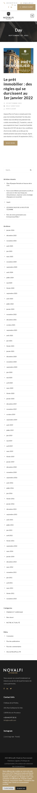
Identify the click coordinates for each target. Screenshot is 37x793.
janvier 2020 (10, 398)
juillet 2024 (10, 277)
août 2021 (9, 335)
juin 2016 (9, 493)
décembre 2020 (11, 356)
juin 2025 (9, 251)
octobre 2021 (10, 325)
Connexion (9, 636)
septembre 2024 (11, 267)
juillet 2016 (10, 488)
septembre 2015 (11, 514)
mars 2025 (9, 256)
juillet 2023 (10, 304)
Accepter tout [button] (21, 788)
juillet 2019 (10, 430)
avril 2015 (9, 535)
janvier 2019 (10, 462)
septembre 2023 (11, 293)
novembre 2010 (11, 598)
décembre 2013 (11, 562)
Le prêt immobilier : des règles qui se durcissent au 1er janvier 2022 (18, 88)
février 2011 (10, 593)
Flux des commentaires (13, 646)
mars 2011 (9, 588)
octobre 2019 (10, 414)
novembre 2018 (11, 472)
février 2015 (10, 541)
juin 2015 (9, 530)
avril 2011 (9, 583)
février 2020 (10, 393)
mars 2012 (9, 567)
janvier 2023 (10, 309)
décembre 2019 (11, 404)
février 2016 (10, 498)
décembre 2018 (11, 467)
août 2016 (9, 483)
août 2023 (9, 298)
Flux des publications (13, 641)
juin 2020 (9, 372)
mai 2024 (9, 283)
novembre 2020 (11, 362)
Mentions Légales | (14, 761)
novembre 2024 (11, 262)
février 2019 (10, 456)
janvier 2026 (10, 230)
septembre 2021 (11, 330)
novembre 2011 (11, 572)
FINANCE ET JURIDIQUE (14, 612)
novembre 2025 (11, 241)
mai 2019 (9, 441)
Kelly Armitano (13, 106)
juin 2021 (9, 341)
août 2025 (9, 246)
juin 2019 (9, 435)
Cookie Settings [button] (8, 788)
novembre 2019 (11, 409)
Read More (10, 143)
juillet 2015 (10, 525)
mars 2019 (9, 451)
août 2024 (9, 272)
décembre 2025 (11, 235)
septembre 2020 (11, 367)
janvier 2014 (10, 556)
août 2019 (9, 425)
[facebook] (8, 7)
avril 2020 (9, 383)
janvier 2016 (10, 504)
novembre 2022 (11, 314)
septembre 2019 (11, 420)
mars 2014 (9, 551)
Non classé (11, 108)
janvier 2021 (10, 351)
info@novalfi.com (28, 3)
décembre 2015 (11, 509)
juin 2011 (9, 577)
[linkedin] (11, 7)
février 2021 (10, 346)
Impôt (8, 202)
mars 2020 (9, 388)
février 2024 (10, 288)
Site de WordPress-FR (13, 652)
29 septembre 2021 (14, 103)
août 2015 (9, 520)
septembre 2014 (11, 546)
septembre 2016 (11, 477)
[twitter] (11, 688)
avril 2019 (9, 446)
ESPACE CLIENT (27, 7)
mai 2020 (9, 377)
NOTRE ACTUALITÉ (13, 622)
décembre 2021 (11, 320)
